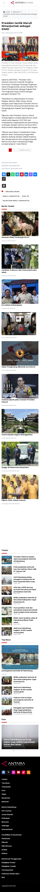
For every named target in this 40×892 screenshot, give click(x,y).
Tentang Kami (7, 870)
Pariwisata (6, 838)
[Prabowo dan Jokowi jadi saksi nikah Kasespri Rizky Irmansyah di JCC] (20, 224)
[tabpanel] (20, 737)
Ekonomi (5, 822)
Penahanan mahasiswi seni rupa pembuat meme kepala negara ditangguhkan (20, 433)
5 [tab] (26, 751)
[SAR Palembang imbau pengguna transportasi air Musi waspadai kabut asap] (7, 580)
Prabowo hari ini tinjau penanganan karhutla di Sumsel (23, 700)
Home (7, 12)
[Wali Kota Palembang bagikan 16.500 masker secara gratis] (7, 631)
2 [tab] (17, 751)
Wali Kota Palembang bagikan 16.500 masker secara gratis (23, 630)
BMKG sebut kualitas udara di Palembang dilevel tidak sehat (25, 620)
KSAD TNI (25, 196)
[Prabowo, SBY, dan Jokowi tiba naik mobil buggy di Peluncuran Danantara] (20, 454)
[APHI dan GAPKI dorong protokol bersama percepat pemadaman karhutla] (7, 590)
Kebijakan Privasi (8, 863)
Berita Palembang (9, 807)
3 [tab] (20, 751)
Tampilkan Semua (24, 150)
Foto (4, 719)
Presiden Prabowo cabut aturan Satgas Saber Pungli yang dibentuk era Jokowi (19, 366)
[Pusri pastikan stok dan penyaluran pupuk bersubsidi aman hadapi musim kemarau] (7, 611)
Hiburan (5, 842)
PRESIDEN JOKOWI (13, 191)
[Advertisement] (20, 527)
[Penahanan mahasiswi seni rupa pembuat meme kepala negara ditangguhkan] (20, 421)
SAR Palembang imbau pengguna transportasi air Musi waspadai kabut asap (24, 579)
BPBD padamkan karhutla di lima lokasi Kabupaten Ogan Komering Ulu (25, 600)
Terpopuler (6, 787)
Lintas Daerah (7, 814)
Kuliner (4, 853)
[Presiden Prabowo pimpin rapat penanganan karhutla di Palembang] (7, 560)
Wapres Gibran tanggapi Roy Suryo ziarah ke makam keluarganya (20, 304)
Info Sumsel (6, 811)
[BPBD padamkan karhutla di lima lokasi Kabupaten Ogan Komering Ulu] (7, 601)
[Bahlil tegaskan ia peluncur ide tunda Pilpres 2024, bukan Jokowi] (20, 487)
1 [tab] (14, 751)
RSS (3, 877)
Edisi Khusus (7, 846)
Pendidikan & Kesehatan (12, 835)
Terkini (5, 550)
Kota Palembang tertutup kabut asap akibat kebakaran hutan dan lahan (19, 742)
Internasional (7, 829)
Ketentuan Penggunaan (11, 859)
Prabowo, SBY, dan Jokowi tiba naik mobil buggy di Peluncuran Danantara (19, 466)
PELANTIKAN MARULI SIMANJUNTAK (16, 200)
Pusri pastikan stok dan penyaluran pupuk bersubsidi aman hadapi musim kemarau (25, 610)
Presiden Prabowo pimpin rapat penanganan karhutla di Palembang (25, 559)
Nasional (16, 12)
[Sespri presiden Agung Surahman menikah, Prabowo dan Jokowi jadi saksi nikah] (20, 256)
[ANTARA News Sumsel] (22, 3)
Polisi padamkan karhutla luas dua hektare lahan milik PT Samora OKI (25, 569)
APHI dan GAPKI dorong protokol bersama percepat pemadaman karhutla (25, 589)
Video (4, 794)
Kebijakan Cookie (9, 866)
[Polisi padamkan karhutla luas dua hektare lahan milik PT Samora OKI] (7, 570)
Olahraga (5, 826)
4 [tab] (23, 751)
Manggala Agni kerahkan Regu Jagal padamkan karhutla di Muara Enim (24, 710)
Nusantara (6, 798)
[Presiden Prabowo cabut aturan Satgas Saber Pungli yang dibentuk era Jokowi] (20, 353)
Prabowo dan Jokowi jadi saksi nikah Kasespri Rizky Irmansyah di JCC (17, 236)
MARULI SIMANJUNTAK (11, 196)
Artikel (4, 850)
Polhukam (6, 818)
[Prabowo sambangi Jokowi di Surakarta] (19, 323)
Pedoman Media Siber (10, 874)
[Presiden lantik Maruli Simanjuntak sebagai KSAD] (20, 657)
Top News (6, 640)
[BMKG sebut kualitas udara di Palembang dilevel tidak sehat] (7, 621)
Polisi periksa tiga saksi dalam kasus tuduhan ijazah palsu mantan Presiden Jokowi (18, 399)
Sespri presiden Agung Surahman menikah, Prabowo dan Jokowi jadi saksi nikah (19, 270)
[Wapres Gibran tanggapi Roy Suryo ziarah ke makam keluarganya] (20, 291)
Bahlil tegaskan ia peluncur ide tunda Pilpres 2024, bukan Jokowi (17, 499)
